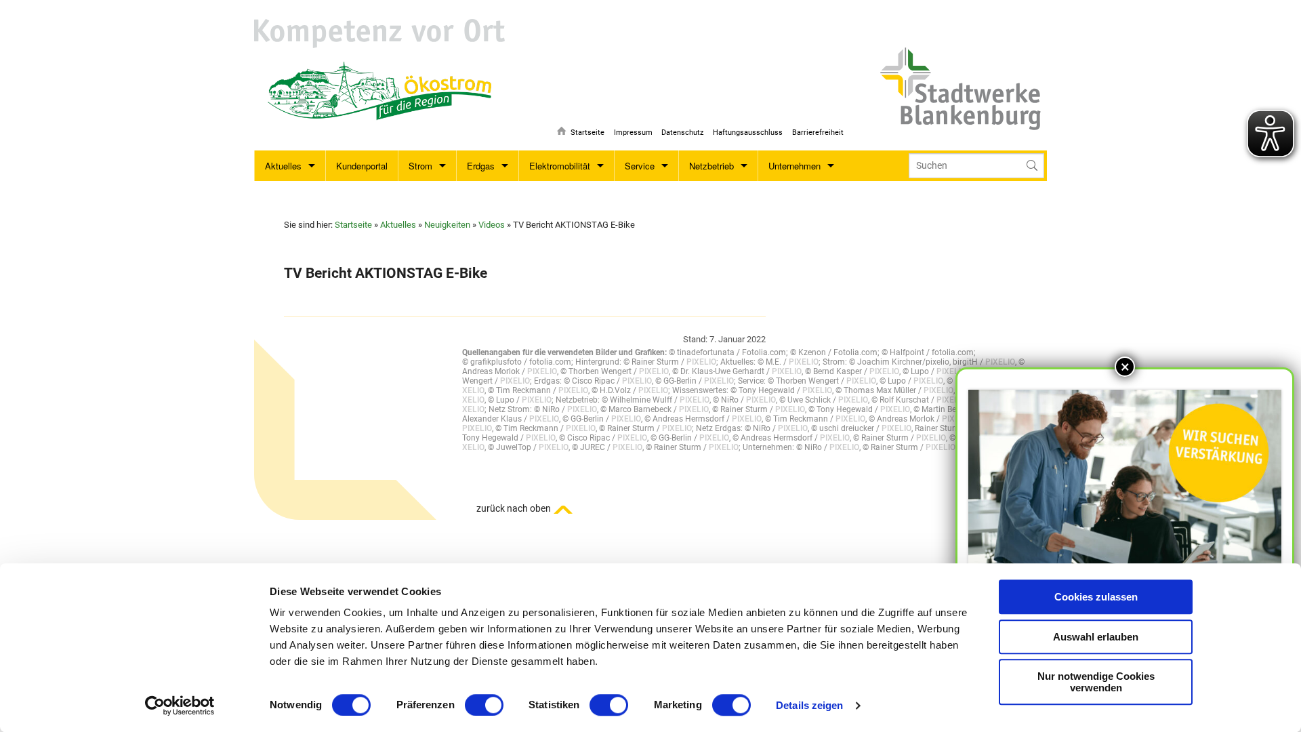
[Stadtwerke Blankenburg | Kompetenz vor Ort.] (379, 33)
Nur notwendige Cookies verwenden (1096, 681)
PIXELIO (701, 362)
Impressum (633, 132)
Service (640, 165)
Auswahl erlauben (1095, 637)
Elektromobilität (559, 165)
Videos (491, 225)
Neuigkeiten (447, 225)
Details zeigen (809, 705)
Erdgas (481, 165)
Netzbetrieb (711, 165)
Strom (420, 165)
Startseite (587, 132)
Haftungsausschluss (748, 132)
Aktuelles (283, 165)
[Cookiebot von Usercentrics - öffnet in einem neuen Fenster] (180, 705)
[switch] (484, 705)
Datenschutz (682, 132)
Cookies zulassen (1096, 597)
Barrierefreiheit (818, 132)
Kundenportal (362, 165)
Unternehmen (794, 165)
